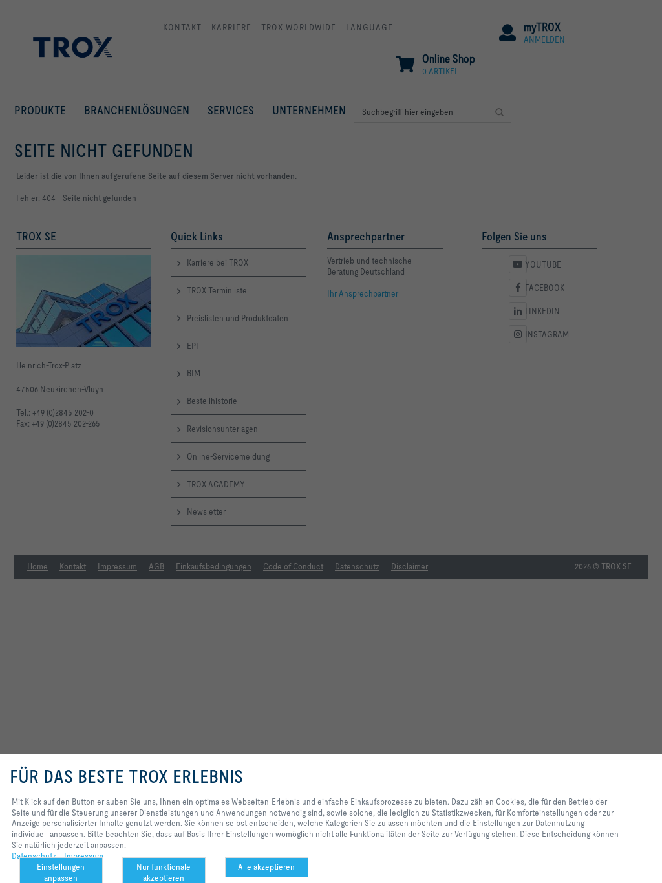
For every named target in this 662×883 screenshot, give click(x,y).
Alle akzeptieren (266, 867)
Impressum (83, 856)
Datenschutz (34, 856)
